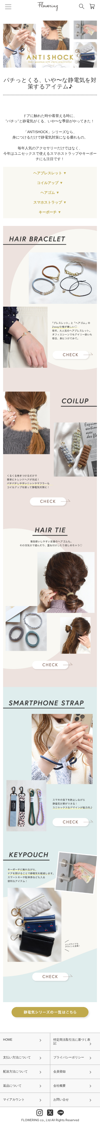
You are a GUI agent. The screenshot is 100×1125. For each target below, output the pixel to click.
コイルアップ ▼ (50, 183)
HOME (7, 1039)
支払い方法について (17, 1057)
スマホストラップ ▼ (50, 202)
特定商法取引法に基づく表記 (71, 1041)
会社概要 (59, 1085)
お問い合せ (61, 1099)
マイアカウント (14, 1099)
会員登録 (59, 1071)
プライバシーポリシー (68, 1057)
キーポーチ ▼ (50, 212)
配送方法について (15, 1071)
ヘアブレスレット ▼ (50, 173)
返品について (12, 1085)
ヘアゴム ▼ (50, 192)
